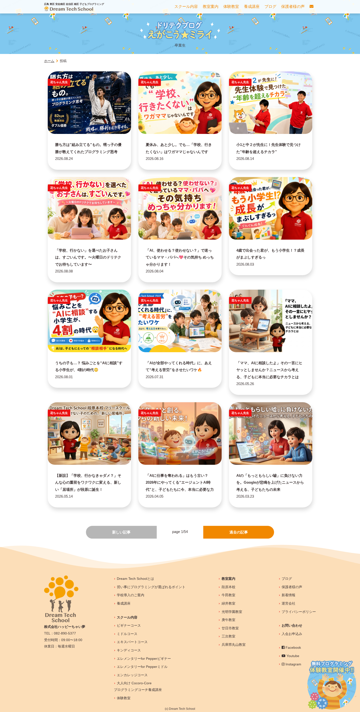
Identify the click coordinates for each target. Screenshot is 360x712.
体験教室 (124, 698)
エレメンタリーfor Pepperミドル (142, 667)
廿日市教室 (230, 628)
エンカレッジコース (132, 675)
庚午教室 (228, 620)
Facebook (293, 647)
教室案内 (228, 579)
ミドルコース (127, 634)
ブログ (287, 579)
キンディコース (129, 650)
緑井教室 (228, 603)
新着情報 (288, 595)
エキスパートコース (132, 642)
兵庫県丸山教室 (233, 645)
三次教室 (228, 636)
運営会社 (288, 603)
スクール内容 (127, 617)
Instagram (293, 664)
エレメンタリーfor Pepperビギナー (144, 658)
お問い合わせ (292, 625)
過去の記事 (238, 532)
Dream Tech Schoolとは (135, 579)
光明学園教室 (232, 612)
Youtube (292, 656)
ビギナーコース (129, 625)
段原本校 (228, 587)
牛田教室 (228, 595)
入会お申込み (292, 634)
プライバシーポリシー (299, 612)
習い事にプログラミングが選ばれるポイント (151, 587)
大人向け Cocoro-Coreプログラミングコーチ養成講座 (138, 686)
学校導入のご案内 (130, 595)
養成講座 (124, 603)
